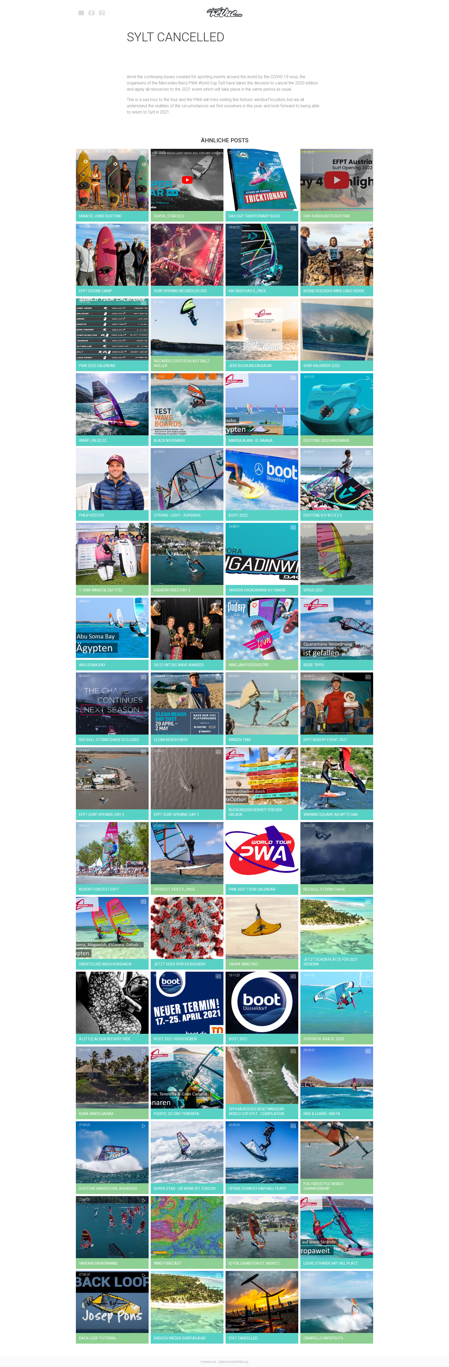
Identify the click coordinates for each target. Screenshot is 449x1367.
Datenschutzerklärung (233, 1362)
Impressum (208, 1362)
